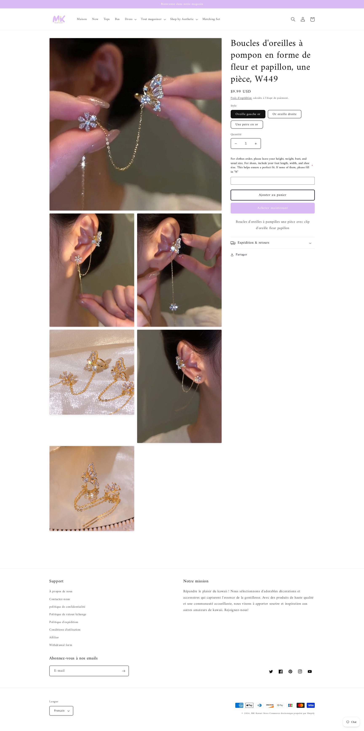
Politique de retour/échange (67, 614)
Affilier (54, 637)
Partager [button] (241, 254)
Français (59, 710)
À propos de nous (60, 591)
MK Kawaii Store (259, 713)
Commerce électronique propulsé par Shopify (292, 713)
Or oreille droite (285, 114)
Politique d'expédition (63, 622)
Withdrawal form (60, 645)
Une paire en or (247, 124)
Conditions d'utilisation (65, 629)
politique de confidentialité (67, 607)
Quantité (236, 135)
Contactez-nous (59, 599)
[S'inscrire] (123, 671)
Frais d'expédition (241, 98)
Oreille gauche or (248, 114)
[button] (130, 19)
